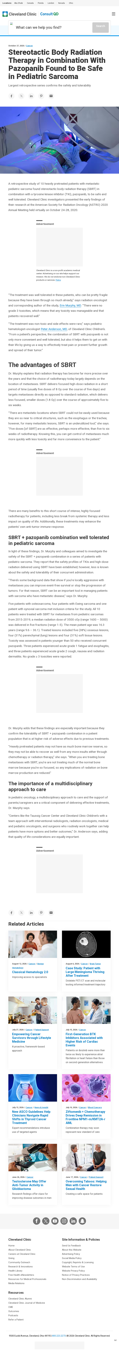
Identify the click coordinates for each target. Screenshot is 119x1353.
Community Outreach (19, 1262)
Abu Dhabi (18, 3)
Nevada (61, 3)
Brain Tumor (95, 964)
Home (11, 1245)
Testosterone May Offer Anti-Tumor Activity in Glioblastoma (29, 1185)
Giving (11, 1258)
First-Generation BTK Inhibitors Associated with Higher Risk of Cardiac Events (84, 1039)
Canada (30, 3)
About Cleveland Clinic (19, 1249)
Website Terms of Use (73, 1266)
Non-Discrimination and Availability (79, 1279)
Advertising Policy (71, 1254)
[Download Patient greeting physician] (32, 944)
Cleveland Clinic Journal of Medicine (26, 1302)
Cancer (29, 46)
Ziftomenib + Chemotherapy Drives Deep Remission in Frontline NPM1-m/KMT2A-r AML (85, 1117)
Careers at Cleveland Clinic (21, 1254)
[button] (114, 14)
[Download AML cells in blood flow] (86, 1087)
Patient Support (41, 1030)
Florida (41, 3)
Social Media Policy (72, 1258)
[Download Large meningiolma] (86, 944)
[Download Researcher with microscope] (32, 1157)
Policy (58, 280)
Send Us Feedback (71, 1245)
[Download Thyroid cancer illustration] (32, 1087)
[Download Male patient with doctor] (86, 1157)
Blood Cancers (95, 1107)
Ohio (71, 3)
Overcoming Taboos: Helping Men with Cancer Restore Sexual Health (86, 1185)
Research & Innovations (20, 1266)
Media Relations (16, 1283)
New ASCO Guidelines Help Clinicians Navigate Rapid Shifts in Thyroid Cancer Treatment (31, 1117)
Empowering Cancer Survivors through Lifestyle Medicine (31, 1037)
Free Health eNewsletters (21, 1275)
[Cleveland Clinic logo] (19, 14)
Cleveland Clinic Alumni (20, 1298)
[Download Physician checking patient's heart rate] (86, 1010)
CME (10, 1307)
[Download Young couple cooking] (32, 1010)
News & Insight (41, 1107)
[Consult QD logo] (49, 14)
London (51, 3)
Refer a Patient (16, 1319)
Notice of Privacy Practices (76, 1275)
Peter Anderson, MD (54, 329)
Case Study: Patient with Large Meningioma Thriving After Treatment (85, 971)
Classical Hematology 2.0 (30, 972)
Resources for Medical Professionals (27, 1279)
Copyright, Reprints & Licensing (78, 1262)
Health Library (15, 1270)
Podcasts (13, 1315)
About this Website (71, 1249)
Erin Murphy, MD (70, 305)
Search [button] (100, 26)
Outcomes (13, 1311)
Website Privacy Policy (73, 1270)
